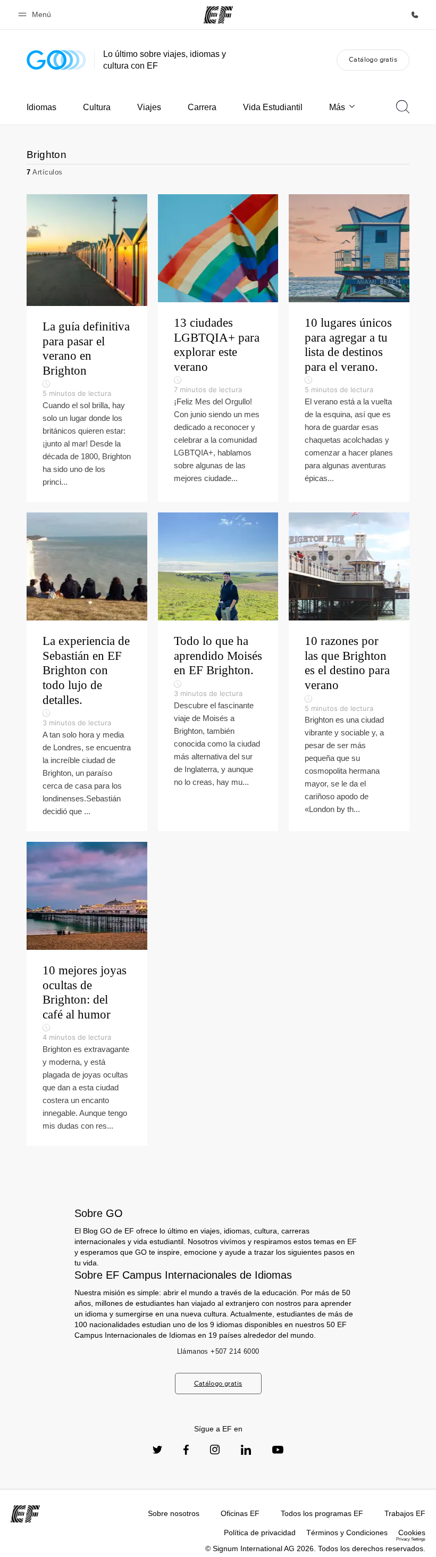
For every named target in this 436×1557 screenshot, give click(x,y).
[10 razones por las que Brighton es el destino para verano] (349, 671)
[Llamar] (414, 15)
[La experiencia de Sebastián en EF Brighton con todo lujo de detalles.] (87, 671)
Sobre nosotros (173, 1513)
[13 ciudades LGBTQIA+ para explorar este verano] (218, 348)
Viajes (149, 107)
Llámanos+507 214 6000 (218, 1351)
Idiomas (41, 107)
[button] (36, 14)
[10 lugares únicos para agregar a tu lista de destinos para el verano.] (349, 348)
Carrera (202, 107)
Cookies (411, 1532)
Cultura (97, 107)
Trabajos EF (404, 1513)
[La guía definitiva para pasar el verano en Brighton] (87, 348)
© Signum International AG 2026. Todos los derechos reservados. (315, 1548)
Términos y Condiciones (347, 1532)
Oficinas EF (240, 1513)
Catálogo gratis (373, 59)
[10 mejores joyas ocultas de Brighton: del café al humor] (87, 994)
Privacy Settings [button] (410, 1539)
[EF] (218, 14)
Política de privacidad (260, 1532)
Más (337, 107)
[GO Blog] (56, 59)
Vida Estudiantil (273, 107)
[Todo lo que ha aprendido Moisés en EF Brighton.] (218, 671)
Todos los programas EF (322, 1513)
